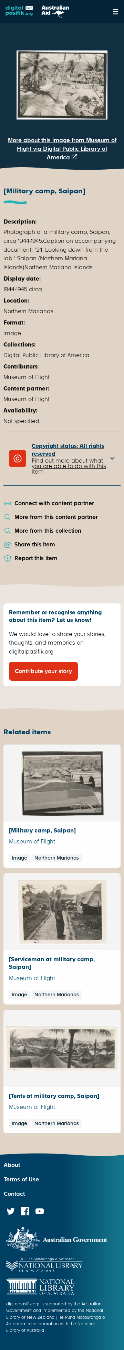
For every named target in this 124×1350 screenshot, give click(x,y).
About (12, 1165)
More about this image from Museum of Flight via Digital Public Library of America (62, 149)
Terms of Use (21, 1179)
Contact (14, 1194)
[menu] (115, 11)
